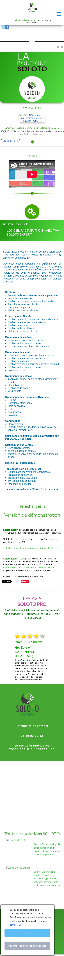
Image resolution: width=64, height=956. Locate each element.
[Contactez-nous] (3, 27)
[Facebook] (7, 27)
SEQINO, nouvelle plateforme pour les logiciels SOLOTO (32, 127)
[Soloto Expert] (32, 90)
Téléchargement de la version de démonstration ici (30, 548)
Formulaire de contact (32, 725)
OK (27, 932)
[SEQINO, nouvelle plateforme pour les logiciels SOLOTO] (32, 118)
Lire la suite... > (10, 140)
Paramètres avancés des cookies (27, 945)
